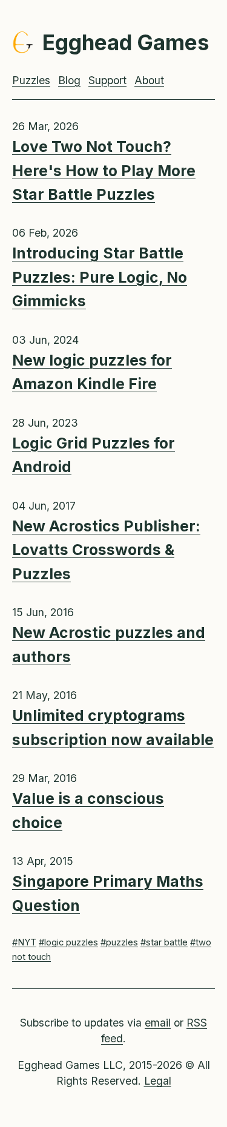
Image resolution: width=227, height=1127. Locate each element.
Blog (69, 80)
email (158, 1022)
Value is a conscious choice (88, 810)
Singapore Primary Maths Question (107, 893)
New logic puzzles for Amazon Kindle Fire (92, 372)
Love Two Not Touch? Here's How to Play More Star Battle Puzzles (104, 170)
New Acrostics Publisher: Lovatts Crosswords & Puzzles (106, 550)
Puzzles (31, 80)
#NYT (24, 942)
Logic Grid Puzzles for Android (93, 455)
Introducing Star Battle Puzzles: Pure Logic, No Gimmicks (99, 277)
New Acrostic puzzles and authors (108, 644)
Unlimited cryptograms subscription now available (113, 727)
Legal (157, 1080)
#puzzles (119, 942)
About (149, 80)
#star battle (164, 942)
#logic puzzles (68, 942)
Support (107, 80)
